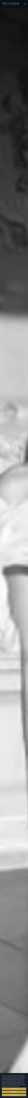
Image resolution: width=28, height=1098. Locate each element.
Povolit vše (14, 1095)
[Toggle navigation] (25, 4)
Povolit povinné (14, 1088)
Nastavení (14, 1092)
